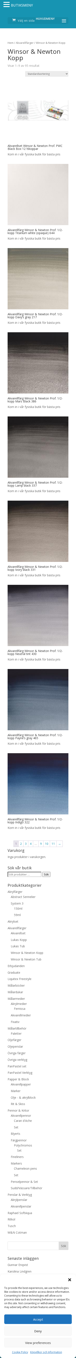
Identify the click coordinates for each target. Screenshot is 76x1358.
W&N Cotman (17, 1232)
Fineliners (17, 1157)
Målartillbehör (17, 1028)
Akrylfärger (15, 892)
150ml (18, 908)
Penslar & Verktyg (20, 1195)
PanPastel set (17, 1066)
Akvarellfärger (25, 43)
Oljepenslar (15, 1046)
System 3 (17, 903)
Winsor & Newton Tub (26, 959)
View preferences (38, 1343)
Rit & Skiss (18, 1104)
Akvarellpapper (21, 1084)
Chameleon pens (25, 1168)
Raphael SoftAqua (20, 1213)
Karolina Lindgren (19, 1271)
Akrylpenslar (19, 1200)
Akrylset (13, 921)
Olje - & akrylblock (23, 1097)
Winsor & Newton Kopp (27, 953)
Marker (15, 1091)
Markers (16, 1163)
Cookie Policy (20, 1352)
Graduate (14, 972)
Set (16, 1127)
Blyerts (15, 1134)
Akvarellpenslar (21, 1206)
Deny (38, 1331)
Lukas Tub (18, 946)
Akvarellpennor (21, 1116)
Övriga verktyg (17, 1060)
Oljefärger (14, 1040)
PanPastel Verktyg (20, 1073)
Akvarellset (18, 933)
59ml (17, 915)
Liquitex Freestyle (19, 979)
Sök (46, 874)
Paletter (16, 1033)
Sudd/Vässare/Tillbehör (26, 1188)
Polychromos (23, 1145)
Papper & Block (18, 1079)
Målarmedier (16, 999)
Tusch (12, 1226)
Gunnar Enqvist (18, 1265)
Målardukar (15, 992)
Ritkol (11, 1219)
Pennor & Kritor (18, 1110)
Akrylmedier (19, 1004)
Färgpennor (19, 1140)
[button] (70, 1280)
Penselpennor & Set (24, 1182)
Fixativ (15, 1022)
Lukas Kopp (19, 940)
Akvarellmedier (21, 1015)
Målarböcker (16, 985)
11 (53, 844)
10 (46, 844)
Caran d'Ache (23, 1121)
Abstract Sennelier (23, 897)
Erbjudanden (16, 966)
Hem (11, 43)
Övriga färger (17, 1053)
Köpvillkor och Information (46, 1352)
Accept (38, 1319)
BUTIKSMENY (22, 5)
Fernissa (19, 1009)
